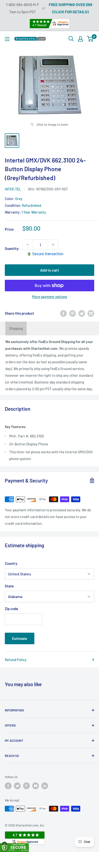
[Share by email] (90, 313)
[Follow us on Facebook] (8, 785)
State (9, 586)
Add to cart (49, 270)
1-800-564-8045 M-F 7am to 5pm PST (22, 8)
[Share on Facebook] (63, 313)
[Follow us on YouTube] (35, 785)
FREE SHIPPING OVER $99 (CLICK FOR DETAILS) (70, 8)
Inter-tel (13, 189)
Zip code (11, 608)
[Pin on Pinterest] (72, 313)
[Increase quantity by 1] (53, 245)
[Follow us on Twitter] (17, 785)
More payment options (49, 296)
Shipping (16, 328)
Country (11, 563)
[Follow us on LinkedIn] (44, 785)
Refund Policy (15, 659)
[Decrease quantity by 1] (28, 245)
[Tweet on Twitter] (81, 313)
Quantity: (12, 248)
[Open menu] (7, 39)
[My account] (80, 38)
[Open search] (71, 38)
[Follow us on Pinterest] (26, 785)
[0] (90, 39)
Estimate (19, 638)
